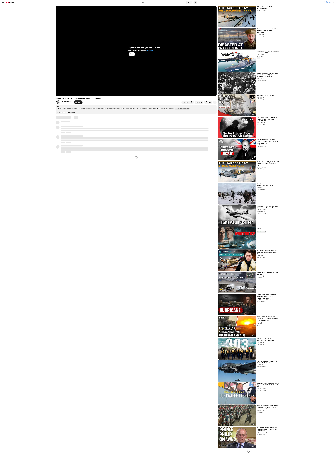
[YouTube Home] (10, 2)
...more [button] (74, 112)
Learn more (149, 50)
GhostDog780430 (66, 101)
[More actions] (215, 102)
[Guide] (3, 2)
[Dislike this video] (191, 102)
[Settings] (322, 2)
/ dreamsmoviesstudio (183, 108)
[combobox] (163, 2)
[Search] (189, 2)
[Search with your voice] (195, 2)
